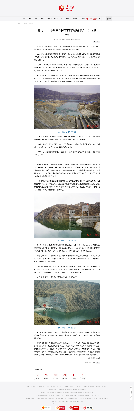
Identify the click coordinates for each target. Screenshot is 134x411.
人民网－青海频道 (75, 39)
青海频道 (25, 23)
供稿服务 (72, 386)
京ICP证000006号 (89, 398)
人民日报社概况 (31, 386)
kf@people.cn (53, 392)
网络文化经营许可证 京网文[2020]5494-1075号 (56, 398)
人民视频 (73, 378)
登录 (110, 18)
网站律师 (92, 386)
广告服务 (59, 386)
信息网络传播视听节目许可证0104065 (35, 398)
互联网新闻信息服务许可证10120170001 (44, 395)
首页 (18, 18)
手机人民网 (55, 378)
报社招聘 (47, 386)
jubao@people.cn (82, 389)
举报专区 (82, 18)
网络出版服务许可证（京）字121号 (75, 398)
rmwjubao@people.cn (88, 392)
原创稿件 (31, 23)
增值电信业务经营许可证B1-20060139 (65, 395)
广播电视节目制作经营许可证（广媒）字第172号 (87, 395)
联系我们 (104, 386)
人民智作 (82, 378)
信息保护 (98, 386)
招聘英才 (53, 386)
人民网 (19, 23)
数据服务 (79, 386)
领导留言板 (64, 378)
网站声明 (85, 386)
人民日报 (36, 378)
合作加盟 (66, 386)
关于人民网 (39, 386)
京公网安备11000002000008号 (101, 398)
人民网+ (46, 378)
